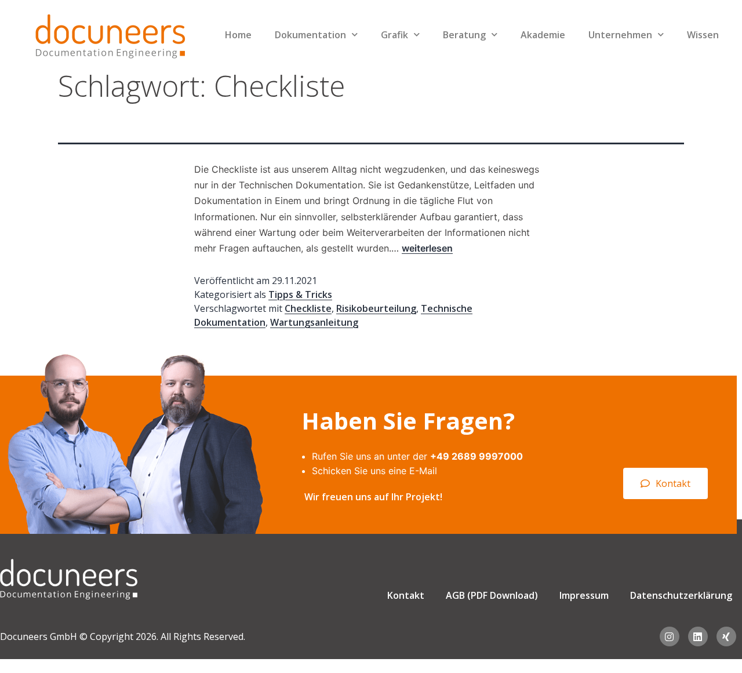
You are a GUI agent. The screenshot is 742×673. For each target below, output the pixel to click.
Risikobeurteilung (376, 308)
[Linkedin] (698, 636)
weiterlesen (427, 248)
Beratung (464, 34)
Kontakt (405, 595)
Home (238, 34)
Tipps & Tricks (300, 294)
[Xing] (726, 636)
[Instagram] (669, 636)
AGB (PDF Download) (492, 595)
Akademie (543, 34)
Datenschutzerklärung (681, 595)
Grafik (394, 34)
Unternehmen (620, 34)
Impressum (584, 595)
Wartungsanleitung (314, 322)
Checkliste (308, 308)
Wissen (703, 34)
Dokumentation (310, 34)
